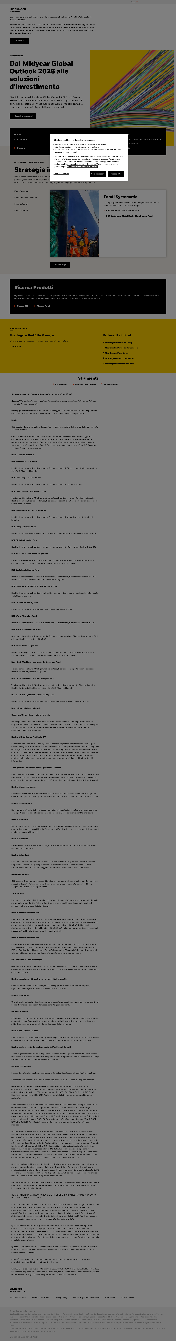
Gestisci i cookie (61, 174)
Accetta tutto (116, 174)
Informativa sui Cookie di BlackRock (82, 167)
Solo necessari (97, 174)
